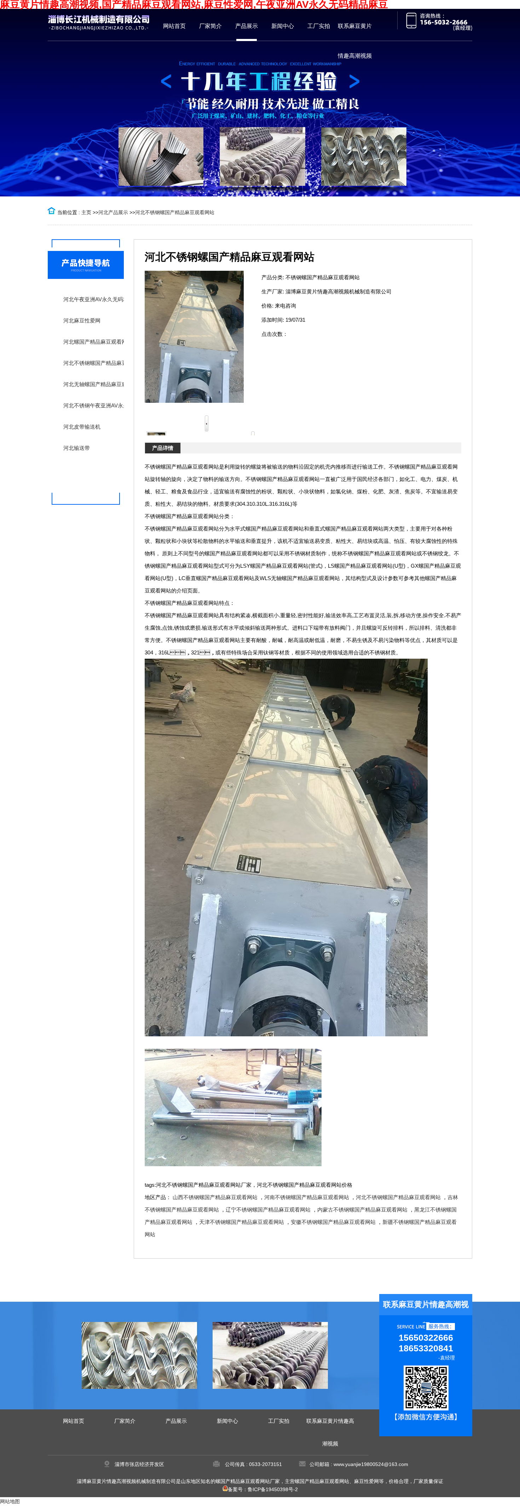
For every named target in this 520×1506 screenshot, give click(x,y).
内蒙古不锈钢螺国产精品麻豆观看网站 (362, 1210)
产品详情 (162, 448)
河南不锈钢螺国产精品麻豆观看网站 (306, 1197)
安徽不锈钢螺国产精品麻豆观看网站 (333, 1222)
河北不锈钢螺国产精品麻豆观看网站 (174, 212)
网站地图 (10, 1501)
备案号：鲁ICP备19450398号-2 (263, 1489)
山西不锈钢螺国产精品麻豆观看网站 (215, 1197)
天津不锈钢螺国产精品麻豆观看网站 (241, 1222)
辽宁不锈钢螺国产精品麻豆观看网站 (268, 1210)
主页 (86, 212)
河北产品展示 (113, 212)
